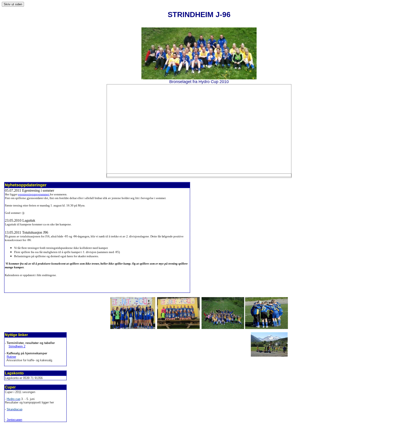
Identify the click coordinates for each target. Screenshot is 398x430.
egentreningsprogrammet (34, 194)
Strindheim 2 (17, 346)
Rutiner (11, 356)
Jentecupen (14, 419)
